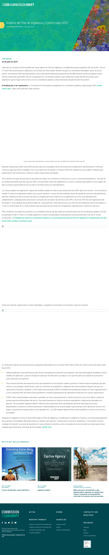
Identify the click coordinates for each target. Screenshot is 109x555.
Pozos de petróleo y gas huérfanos (16, 490)
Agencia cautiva (44, 490)
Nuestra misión (61, 524)
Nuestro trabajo (37, 520)
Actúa (32, 512)
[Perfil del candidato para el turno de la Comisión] (87, 544)
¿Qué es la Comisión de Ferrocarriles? (40, 524)
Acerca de (61, 520)
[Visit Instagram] (12, 523)
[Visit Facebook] (2, 523)
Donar (59, 512)
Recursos (88, 523)
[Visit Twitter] (9, 523)
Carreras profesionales (63, 530)
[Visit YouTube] (15, 523)
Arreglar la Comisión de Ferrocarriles (40, 527)
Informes (86, 527)
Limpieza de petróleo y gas (37, 530)
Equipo (58, 527)
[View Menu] (104, 4)
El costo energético (34, 532)
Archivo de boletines (90, 535)
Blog (85, 530)
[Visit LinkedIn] (5, 523)
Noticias (86, 533)
